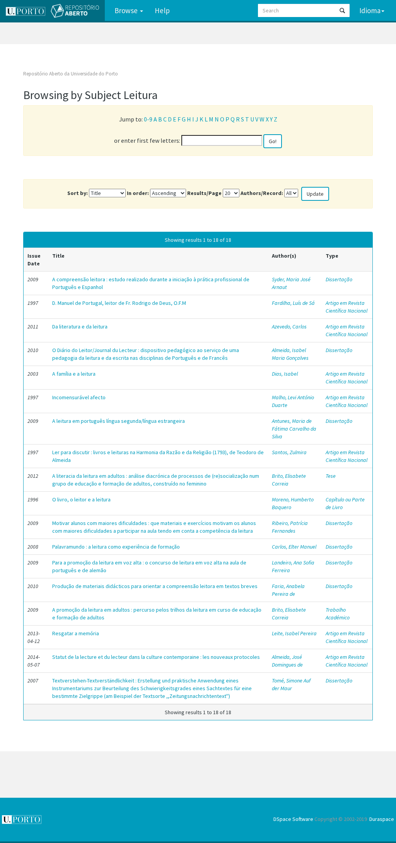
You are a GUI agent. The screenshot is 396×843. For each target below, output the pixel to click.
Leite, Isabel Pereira (294, 633)
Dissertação (339, 279)
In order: (138, 193)
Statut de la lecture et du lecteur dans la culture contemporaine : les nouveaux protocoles (156, 656)
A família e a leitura (74, 373)
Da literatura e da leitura (80, 326)
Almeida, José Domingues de (287, 660)
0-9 (148, 119)
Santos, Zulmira (289, 452)
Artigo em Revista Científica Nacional (346, 306)
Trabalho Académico (338, 613)
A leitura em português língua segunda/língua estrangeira (118, 420)
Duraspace (381, 819)
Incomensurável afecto (79, 397)
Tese (331, 475)
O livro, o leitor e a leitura (81, 499)
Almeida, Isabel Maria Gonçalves (290, 354)
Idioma (370, 10)
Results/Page (204, 193)
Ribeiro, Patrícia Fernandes (290, 527)
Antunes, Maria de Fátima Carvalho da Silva (294, 428)
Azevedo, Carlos (289, 326)
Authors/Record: (262, 193)
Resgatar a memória (75, 633)
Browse (126, 10)
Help (162, 10)
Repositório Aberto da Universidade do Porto (70, 73)
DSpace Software (293, 819)
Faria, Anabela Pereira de (288, 590)
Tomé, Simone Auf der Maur (291, 684)
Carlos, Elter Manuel (294, 546)
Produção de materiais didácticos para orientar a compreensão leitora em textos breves (155, 586)
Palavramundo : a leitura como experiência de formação (116, 546)
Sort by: (77, 193)
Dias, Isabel (285, 373)
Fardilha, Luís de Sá (293, 302)
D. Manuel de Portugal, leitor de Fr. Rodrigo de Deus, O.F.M (119, 302)
